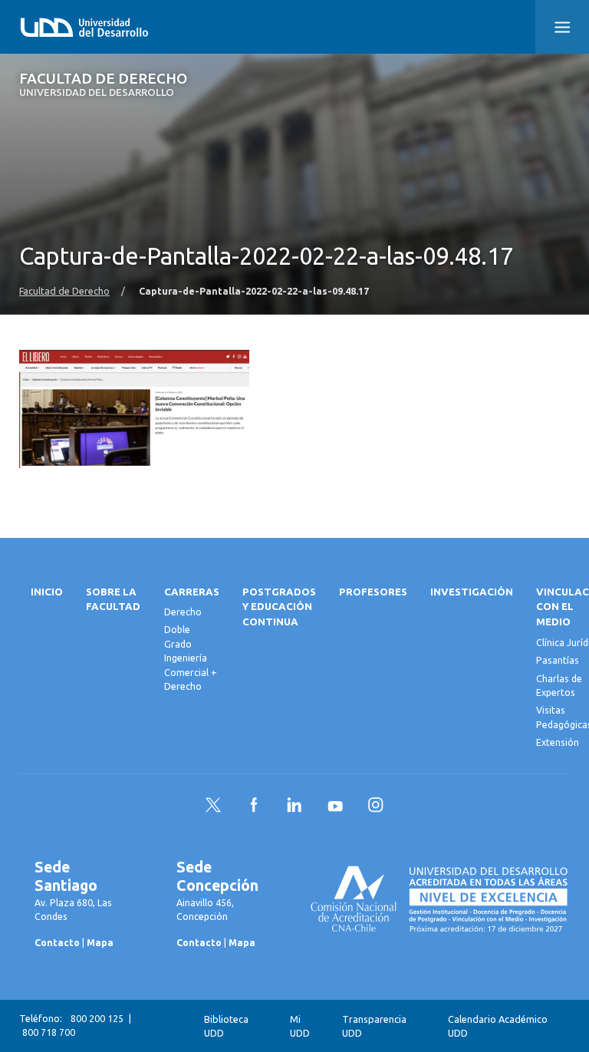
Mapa (100, 943)
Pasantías (557, 660)
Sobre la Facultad (113, 599)
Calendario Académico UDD (498, 1026)
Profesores (373, 592)
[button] (562, 27)
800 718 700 (48, 1032)
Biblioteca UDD (226, 1026)
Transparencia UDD (374, 1026)
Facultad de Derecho (103, 85)
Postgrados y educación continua (279, 607)
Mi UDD (300, 1026)
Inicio (47, 592)
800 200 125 (97, 1019)
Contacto (57, 943)
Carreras (191, 592)
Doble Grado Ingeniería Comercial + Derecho (190, 658)
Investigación (471, 592)
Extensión (557, 742)
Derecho (183, 612)
